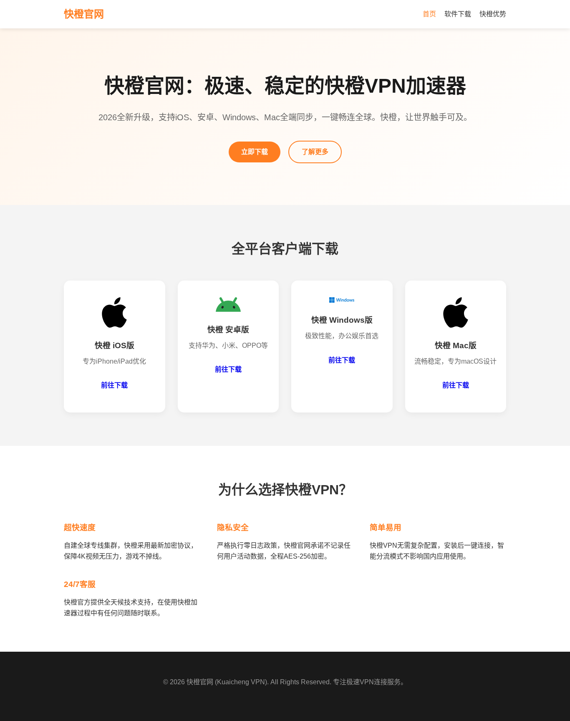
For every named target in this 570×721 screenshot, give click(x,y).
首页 (429, 14)
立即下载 (254, 151)
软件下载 (457, 14)
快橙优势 (492, 14)
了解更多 (315, 151)
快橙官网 (200, 682)
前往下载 (114, 385)
